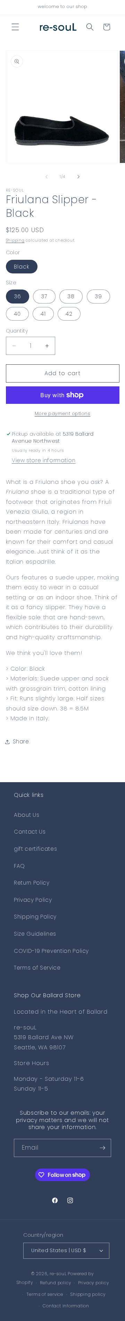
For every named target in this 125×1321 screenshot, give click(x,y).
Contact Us (30, 831)
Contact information (66, 1306)
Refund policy (55, 1283)
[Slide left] (46, 176)
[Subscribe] (102, 1148)
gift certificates (35, 848)
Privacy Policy (33, 900)
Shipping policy (88, 1294)
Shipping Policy (35, 916)
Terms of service (45, 1294)
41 (43, 313)
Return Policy (32, 882)
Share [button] (21, 741)
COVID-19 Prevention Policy (51, 951)
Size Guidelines (35, 933)
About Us (26, 815)
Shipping (15, 240)
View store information (44, 460)
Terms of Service (37, 967)
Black (22, 266)
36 (17, 296)
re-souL (58, 1274)
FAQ (19, 866)
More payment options (63, 413)
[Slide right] (78, 176)
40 (17, 313)
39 (98, 296)
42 (69, 313)
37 (44, 296)
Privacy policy (93, 1283)
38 (71, 296)
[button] (15, 27)
